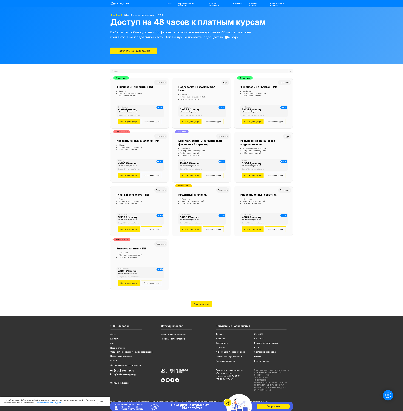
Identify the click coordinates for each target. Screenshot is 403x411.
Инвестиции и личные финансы (230, 352)
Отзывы (113, 360)
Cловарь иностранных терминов (125, 365)
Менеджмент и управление (229, 356)
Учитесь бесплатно (214, 5)
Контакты (238, 4)
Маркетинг (221, 347)
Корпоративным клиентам (186, 5)
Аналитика (220, 338)
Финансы (220, 334)
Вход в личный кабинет (277, 5)
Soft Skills (259, 338)
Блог (169, 4)
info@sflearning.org (123, 374)
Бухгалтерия (222, 343)
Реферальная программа (173, 339)
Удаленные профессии (265, 352)
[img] (119, 3)
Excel (256, 347)
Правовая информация (121, 356)
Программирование (225, 361)
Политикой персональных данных (49, 403)
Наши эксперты (117, 348)
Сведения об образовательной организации (131, 352)
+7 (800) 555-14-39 (122, 370)
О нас (113, 334)
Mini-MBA (258, 334)
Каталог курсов (253, 5)
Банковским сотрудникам (266, 343)
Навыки (257, 356)
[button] (133, 51)
